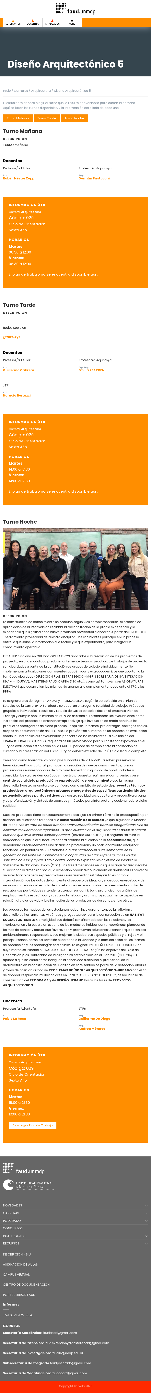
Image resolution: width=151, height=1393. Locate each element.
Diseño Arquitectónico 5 (72, 90)
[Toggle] (146, 1205)
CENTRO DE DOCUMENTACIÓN (26, 1284)
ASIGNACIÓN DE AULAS (20, 1264)
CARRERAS (11, 1213)
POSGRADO (12, 1220)
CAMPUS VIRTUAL (16, 1274)
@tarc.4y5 (11, 337)
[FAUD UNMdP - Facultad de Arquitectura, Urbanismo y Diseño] (75, 8)
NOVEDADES (12, 1205)
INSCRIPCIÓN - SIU (17, 1254)
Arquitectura (41, 90)
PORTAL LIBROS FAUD (19, 1295)
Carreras (21, 90)
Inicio (7, 90)
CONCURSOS (13, 1228)
